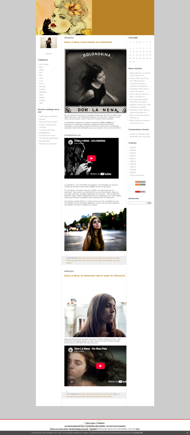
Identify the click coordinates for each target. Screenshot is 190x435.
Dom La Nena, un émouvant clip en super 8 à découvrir (94, 275)
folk (80, 260)
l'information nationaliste (48, 116)
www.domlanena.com (72, 135)
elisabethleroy (44, 133)
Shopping (42, 92)
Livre (41, 81)
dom (74, 396)
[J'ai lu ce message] (187, 433)
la (77, 396)
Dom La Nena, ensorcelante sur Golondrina (88, 42)
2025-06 (133, 170)
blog (137, 429)
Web (41, 103)
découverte (94, 260)
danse (41, 70)
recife (105, 396)
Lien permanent (97, 258)
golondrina (109, 260)
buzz (84, 396)
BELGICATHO (44, 141)
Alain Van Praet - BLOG (48, 122)
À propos (49, 54)
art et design (44, 64)
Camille (132, 134)
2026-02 (133, 150)
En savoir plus (137, 433)
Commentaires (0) (109, 258)
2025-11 (133, 159)
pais (71, 396)
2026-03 (133, 147)
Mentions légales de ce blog (78, 429)
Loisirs (41, 84)
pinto (76, 260)
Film (41, 75)
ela (104, 260)
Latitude (42, 119)
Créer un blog (90, 423)
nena (80, 396)
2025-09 (133, 164)
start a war (116, 260)
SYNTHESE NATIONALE (48, 138)
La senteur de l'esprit (47, 130)
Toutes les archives (137, 175)
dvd (40, 73)
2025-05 (133, 172)
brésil (83, 260)
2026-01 (133, 153)
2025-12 (133, 156)
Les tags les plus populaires (116, 426)
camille (109, 396)
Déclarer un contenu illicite (59, 429)
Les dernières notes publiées (95, 426)
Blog (41, 67)
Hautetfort (101, 423)
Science (42, 89)
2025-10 (133, 161)
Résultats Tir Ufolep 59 (47, 144)
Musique (42, 86)
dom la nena (70, 260)
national (68, 263)
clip (87, 396)
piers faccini (95, 396)
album (100, 260)
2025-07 (133, 167)
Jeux (41, 78)
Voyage (42, 100)
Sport (41, 95)
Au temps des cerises (47, 135)
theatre (41, 97)
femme (88, 260)
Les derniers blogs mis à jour (74, 426)
